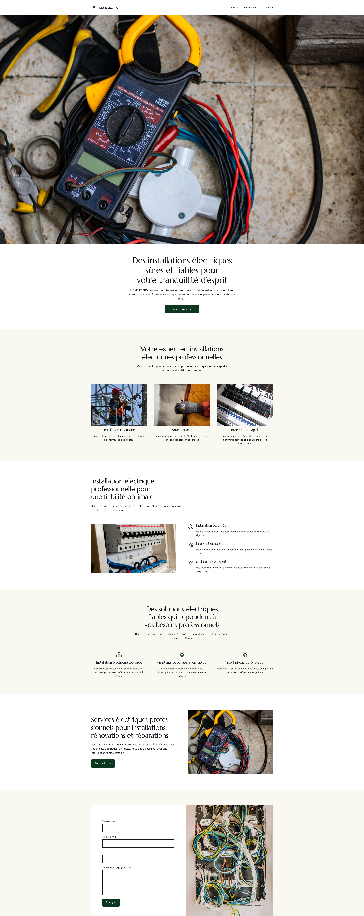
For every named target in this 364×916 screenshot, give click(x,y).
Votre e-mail (109, 836)
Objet (105, 852)
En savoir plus (103, 763)
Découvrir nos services (182, 309)
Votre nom (108, 821)
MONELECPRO (109, 7)
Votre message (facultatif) (117, 867)
